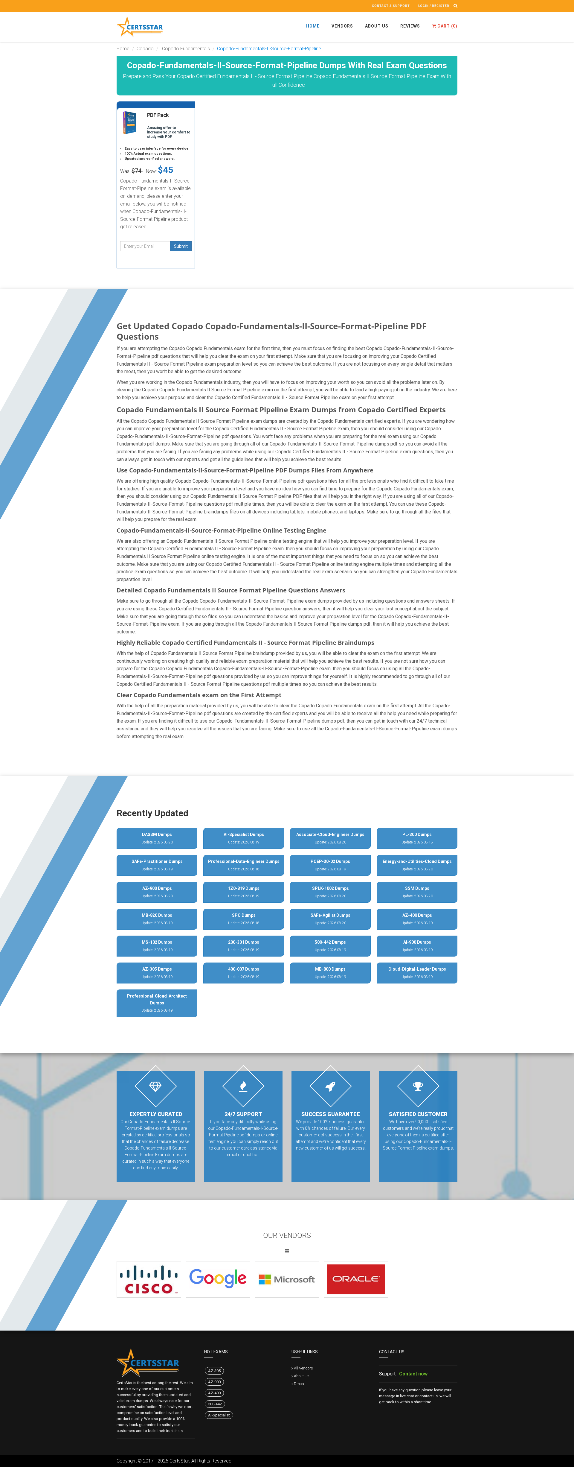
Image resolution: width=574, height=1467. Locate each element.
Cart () (446, 26)
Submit (181, 246)
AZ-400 (214, 1393)
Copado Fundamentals (185, 48)
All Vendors (303, 1368)
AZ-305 (214, 1371)
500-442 (215, 1404)
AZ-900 (214, 1382)
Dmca (299, 1383)
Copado (145, 48)
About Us (376, 26)
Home (313, 26)
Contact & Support (391, 5)
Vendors (342, 26)
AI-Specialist (219, 1415)
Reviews (410, 26)
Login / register (433, 5)
